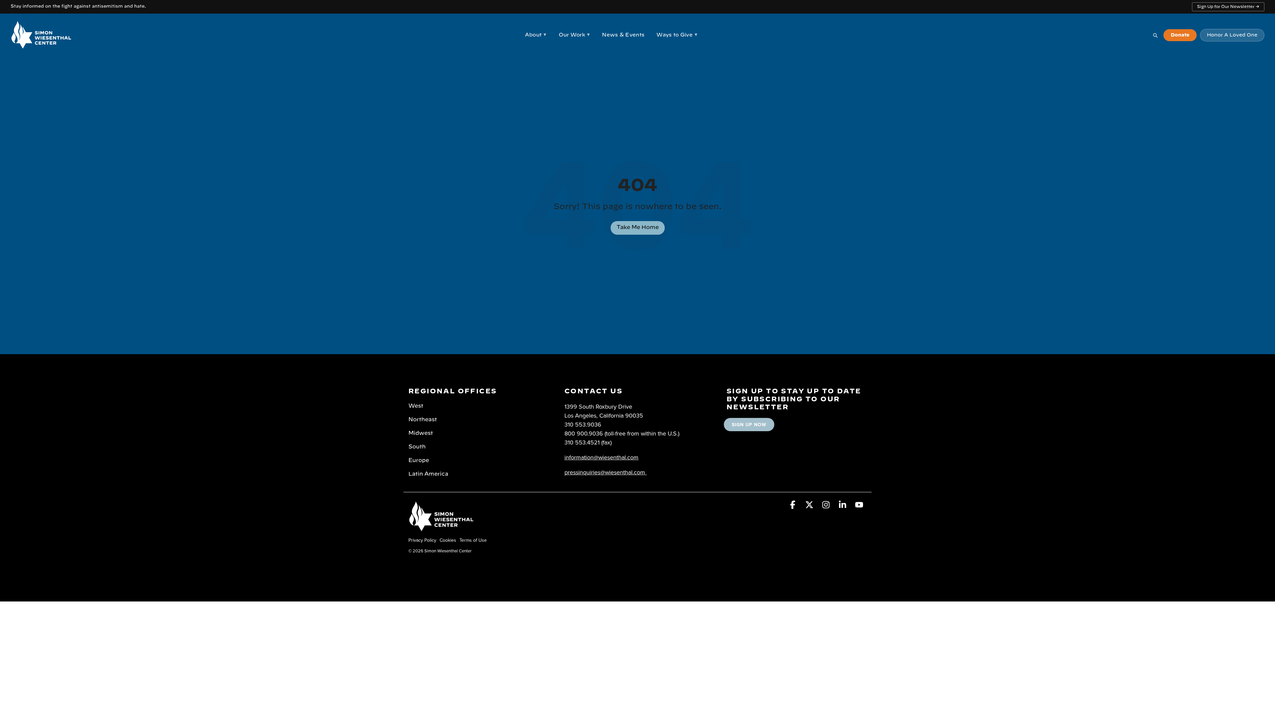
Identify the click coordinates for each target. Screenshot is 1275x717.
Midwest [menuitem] (420, 433)
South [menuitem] (417, 446)
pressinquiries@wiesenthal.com (604, 472)
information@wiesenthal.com (601, 457)
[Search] (1155, 35)
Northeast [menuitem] (422, 419)
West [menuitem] (415, 406)
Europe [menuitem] (418, 460)
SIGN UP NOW (749, 424)
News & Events (623, 35)
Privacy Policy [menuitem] (422, 540)
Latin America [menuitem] (428, 474)
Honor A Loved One (1232, 35)
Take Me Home (638, 227)
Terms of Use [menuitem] (473, 540)
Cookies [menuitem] (448, 540)
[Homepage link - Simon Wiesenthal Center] (441, 529)
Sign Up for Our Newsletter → (1228, 7)
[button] (793, 506)
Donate (1180, 35)
